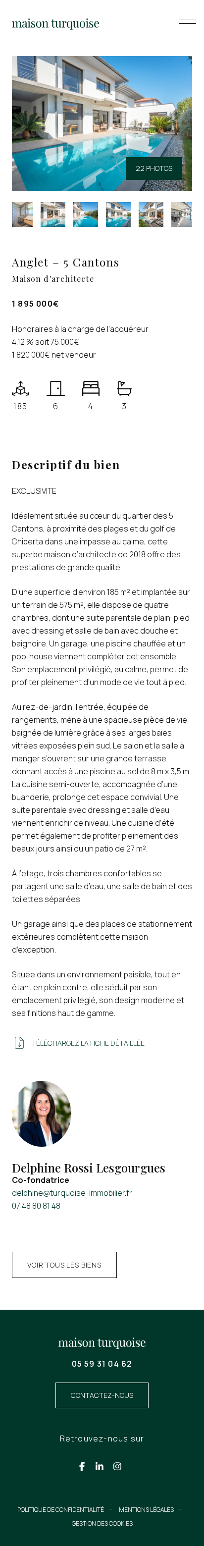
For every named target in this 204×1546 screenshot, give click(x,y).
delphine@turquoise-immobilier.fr (72, 1192)
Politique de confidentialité (60, 1509)
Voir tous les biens (64, 1265)
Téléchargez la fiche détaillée (88, 1043)
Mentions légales (146, 1509)
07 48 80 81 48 (36, 1205)
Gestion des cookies (102, 1523)
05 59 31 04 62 (102, 1363)
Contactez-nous (102, 1395)
